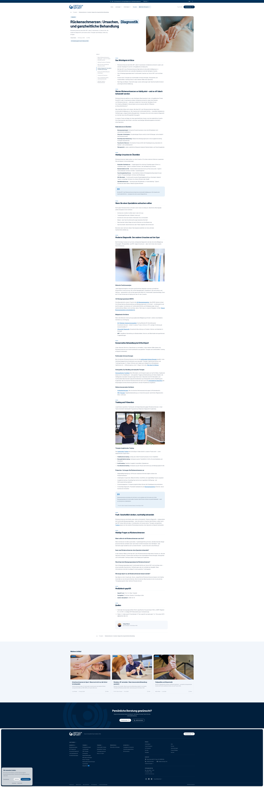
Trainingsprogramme (101, 751)
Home (112, 6)
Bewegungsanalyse (150, 486)
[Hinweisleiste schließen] (192, 1)
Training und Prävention (124, 402)
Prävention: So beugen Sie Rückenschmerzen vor (129, 470)
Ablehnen (17, 779)
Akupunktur (85, 765)
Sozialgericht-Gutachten (128, 747)
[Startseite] (71, 12)
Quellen (118, 605)
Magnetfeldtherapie (86, 755)
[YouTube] (151, 779)
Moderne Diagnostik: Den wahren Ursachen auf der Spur (137, 237)
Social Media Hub (157, 779)
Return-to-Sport (100, 753)
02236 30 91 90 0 (139, 720)
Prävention (113, 745)
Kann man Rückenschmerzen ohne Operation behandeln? (132, 550)
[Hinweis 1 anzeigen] (188, 1)
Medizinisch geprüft (123, 588)
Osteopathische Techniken (122, 373)
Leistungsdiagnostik (73, 753)
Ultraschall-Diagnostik (123, 329)
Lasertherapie (85, 749)
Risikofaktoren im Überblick (123, 127)
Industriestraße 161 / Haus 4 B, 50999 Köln (155, 759)
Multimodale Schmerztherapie (124, 356)
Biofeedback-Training (101, 749)
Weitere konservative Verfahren (124, 387)
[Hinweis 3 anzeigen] (190, 1)
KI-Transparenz (94, 784)
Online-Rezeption (145, 6)
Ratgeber (135, 6)
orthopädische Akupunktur (155, 380)
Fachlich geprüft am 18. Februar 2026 (80, 40)
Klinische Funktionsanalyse (123, 285)
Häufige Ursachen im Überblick (127, 154)
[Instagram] (146, 779)
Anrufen (180, 6)
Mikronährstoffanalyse (87, 757)
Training (117, 525)
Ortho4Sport (127, 6)
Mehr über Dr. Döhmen (153, 365)
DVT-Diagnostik (72, 749)
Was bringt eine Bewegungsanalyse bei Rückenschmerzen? (132, 562)
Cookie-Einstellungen (103, 784)
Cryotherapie (85, 763)
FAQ (172, 744)
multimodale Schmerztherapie (149, 359)
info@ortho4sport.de (162, 761)
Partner (172, 746)
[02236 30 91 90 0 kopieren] (155, 761)
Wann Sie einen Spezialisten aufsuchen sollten (133, 203)
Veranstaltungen (174, 748)
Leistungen (117, 6)
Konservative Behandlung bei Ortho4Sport (132, 343)
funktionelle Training (123, 451)
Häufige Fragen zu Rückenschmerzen (130, 532)
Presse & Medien (174, 750)
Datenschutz (78, 784)
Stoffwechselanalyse (73, 755)
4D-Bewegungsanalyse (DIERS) (124, 299)
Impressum (71, 784)
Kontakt (146, 750)
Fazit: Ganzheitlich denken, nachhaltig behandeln (134, 514)
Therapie (84, 745)
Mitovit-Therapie (85, 759)
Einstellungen (6, 779)
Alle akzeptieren (25, 779)
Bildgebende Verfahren (122, 314)
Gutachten (126, 745)
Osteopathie (85, 753)
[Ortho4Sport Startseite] (75, 734)
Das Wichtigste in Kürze (124, 60)
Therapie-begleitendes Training (124, 448)
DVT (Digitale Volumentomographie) (126, 323)
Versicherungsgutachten (128, 749)
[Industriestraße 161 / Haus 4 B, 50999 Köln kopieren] (165, 759)
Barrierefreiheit (86, 784)
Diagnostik (72, 745)
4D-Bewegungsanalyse (143, 302)
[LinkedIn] (149, 779)
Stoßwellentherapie (122, 390)
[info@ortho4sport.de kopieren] (168, 761)
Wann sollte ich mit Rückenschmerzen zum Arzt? (129, 538)
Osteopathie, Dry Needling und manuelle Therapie (129, 369)
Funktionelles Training (101, 747)
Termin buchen (188, 6)
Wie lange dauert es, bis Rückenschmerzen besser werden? (132, 573)
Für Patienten (148, 748)
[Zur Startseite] (76, 7)
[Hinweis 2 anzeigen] (189, 1)
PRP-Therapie (121, 393)
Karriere (172, 752)
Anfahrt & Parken (148, 763)
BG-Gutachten (126, 751)
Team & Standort (148, 746)
